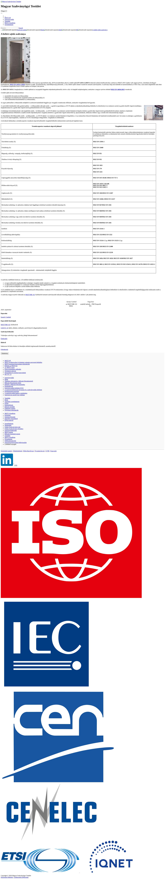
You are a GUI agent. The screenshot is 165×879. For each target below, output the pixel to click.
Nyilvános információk (11, 410)
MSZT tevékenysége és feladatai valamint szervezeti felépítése (23, 362)
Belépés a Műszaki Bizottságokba (15, 384)
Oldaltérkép (5, 353)
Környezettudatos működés (13, 369)
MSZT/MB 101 (30, 294)
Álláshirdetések (17, 451)
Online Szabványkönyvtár (12, 427)
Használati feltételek (7, 877)
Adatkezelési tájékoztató (21, 877)
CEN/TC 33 (4, 328)
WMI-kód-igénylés (10, 441)
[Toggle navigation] (1, 13)
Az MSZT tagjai (10, 367)
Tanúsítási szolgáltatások (12, 401)
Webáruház (8, 425)
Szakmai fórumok (10, 417)
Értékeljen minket (10, 408)
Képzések (8, 415)
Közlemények (9, 386)
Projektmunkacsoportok (12, 391)
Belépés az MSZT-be (11, 366)
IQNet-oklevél (9, 420)
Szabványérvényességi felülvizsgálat (16, 442)
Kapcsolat (54, 451)
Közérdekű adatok (6, 451)
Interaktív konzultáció (11, 418)
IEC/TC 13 (8, 374)
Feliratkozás (4, 349)
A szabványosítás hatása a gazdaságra (16, 393)
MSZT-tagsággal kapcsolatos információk (17, 364)
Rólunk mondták (10, 407)
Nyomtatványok (39, 451)
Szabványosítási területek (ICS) (14, 388)
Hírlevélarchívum (28, 451)
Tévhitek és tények (10, 371)
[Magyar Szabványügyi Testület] (11, 1)
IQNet (6, 403)
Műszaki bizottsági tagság (12, 434)
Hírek (6, 379)
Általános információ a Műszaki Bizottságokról (19, 381)
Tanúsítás (7, 398)
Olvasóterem (8, 439)
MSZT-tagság (9, 432)
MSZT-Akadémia (10, 413)
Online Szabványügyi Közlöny (14, 429)
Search (21, 28)
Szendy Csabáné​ (6, 317)
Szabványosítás (9, 378)
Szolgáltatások (9, 423)
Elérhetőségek (9, 405)
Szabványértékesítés (11, 430)
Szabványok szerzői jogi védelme (15, 395)
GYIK (47, 451)
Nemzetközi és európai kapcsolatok (15, 373)
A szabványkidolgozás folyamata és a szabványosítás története (23, 390)
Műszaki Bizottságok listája (13, 383)
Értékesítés (4, 338)
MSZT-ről (8, 360)
